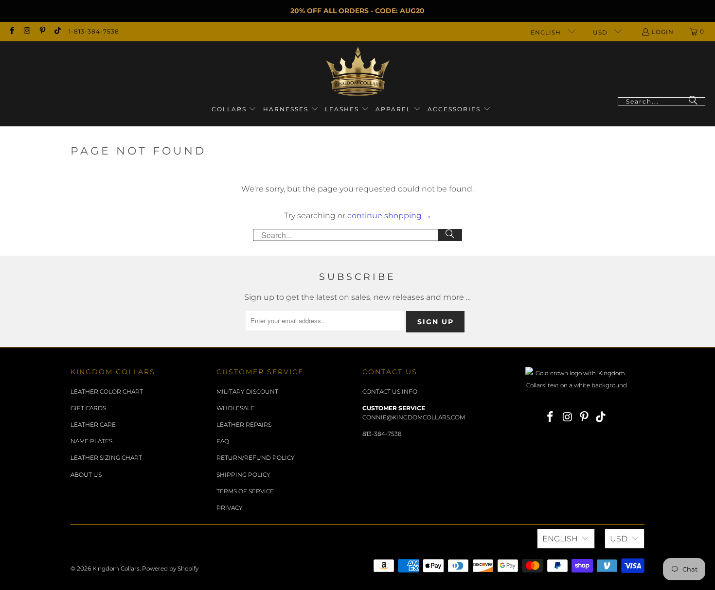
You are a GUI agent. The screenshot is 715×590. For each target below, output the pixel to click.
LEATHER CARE (93, 424)
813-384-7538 (382, 433)
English (547, 32)
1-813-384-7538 (94, 31)
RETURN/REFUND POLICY (255, 457)
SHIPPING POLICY (243, 474)
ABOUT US (86, 474)
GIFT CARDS (88, 408)
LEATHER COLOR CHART (107, 391)
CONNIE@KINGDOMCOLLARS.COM (413, 417)
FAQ (222, 441)
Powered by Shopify (170, 568)
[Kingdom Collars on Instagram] (26, 31)
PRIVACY (229, 507)
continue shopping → (389, 215)
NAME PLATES (91, 441)
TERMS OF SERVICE (245, 491)
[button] (234, 109)
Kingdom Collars (116, 568)
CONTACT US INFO (389, 391)
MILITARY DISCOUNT (247, 391)
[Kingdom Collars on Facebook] (11, 31)
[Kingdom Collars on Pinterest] (42, 31)
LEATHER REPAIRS (243, 424)
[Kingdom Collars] (358, 71)
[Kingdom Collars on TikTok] (57, 31)
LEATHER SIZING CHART (106, 457)
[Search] (693, 101)
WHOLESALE (235, 408)
